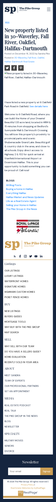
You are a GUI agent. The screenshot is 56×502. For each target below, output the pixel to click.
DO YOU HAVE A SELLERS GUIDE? (23, 351)
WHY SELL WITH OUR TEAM (19, 346)
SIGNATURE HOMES (15, 286)
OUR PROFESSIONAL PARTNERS (22, 386)
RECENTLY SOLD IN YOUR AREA (21, 362)
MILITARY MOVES (14, 440)
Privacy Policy (27, 484)
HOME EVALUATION (15, 357)
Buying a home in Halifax (19, 189)
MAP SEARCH (12, 332)
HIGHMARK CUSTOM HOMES (20, 292)
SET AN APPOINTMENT (17, 391)
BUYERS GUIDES (13, 316)
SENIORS (9, 445)
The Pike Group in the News (21, 209)
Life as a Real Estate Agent (21, 201)
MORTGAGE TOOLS (15, 321)
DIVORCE (9, 451)
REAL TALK (10, 410)
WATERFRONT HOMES (16, 281)
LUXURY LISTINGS (14, 276)
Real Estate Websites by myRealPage (28, 488)
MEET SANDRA (12, 375)
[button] (14, 256)
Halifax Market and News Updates (25, 197)
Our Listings (12, 270)
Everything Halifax (16, 193)
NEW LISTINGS (12, 311)
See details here (39, 106)
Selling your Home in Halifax (21, 205)
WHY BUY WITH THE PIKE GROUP (22, 327)
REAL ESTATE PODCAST (18, 405)
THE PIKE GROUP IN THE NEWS (21, 416)
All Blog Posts (13, 185)
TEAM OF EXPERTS (15, 380)
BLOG (8, 421)
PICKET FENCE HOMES (17, 297)
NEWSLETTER (12, 426)
